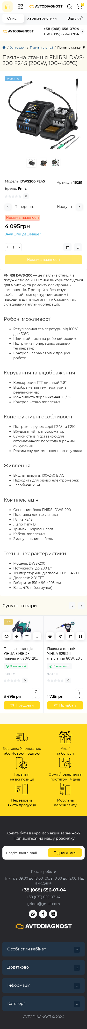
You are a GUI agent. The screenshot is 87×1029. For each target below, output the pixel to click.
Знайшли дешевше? (23, 234)
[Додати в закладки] (37, 636)
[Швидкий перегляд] (6, 636)
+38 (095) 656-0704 (61, 34)
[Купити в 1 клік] (17, 636)
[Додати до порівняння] (27, 636)
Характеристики (42, 18)
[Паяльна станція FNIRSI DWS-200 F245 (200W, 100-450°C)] (43, 114)
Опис (12, 18)
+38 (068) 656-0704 (61, 28)
